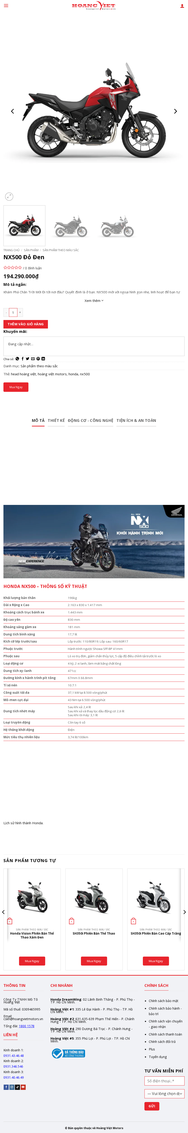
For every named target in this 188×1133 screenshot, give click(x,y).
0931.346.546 (13, 1066)
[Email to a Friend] (33, 359)
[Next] (175, 111)
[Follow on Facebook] (6, 1087)
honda (73, 374)
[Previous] (13, 111)
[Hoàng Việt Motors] (94, 5)
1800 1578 (26, 1026)
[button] (6, 5)
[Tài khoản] (182, 6)
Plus (152, 1049)
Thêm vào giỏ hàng (26, 324)
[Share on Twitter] (27, 359)
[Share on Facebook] (22, 359)
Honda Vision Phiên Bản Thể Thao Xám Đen (32, 935)
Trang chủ (11, 250)
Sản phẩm (31, 250)
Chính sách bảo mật (163, 1001)
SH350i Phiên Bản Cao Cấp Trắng (156, 933)
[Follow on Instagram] (11, 1087)
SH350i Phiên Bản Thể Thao (94, 933)
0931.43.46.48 (13, 1055)
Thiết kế (56, 420)
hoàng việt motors (52, 374)
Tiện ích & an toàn (136, 420)
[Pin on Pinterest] (38, 359)
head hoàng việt (23, 374)
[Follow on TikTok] (17, 1087)
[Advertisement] (94, 471)
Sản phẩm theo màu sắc (61, 250)
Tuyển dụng (158, 1057)
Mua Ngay (15, 387)
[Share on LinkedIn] (43, 359)
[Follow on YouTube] (23, 1087)
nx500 (85, 374)
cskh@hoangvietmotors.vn (23, 1019)
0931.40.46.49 (13, 1077)
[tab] (38, 420)
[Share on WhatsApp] (17, 359)
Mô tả (38, 420)
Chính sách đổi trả (162, 1041)
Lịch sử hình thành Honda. (23, 823)
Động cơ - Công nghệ (90, 420)
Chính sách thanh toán (165, 1034)
